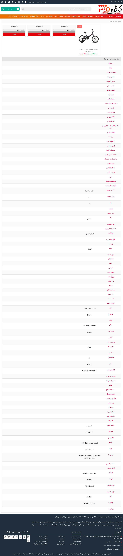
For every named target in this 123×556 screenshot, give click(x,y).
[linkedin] (8, 1)
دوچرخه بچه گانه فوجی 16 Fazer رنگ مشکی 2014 (89, 50)
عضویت (113, 2)
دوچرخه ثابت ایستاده (43, 525)
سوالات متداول (77, 541)
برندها (42, 16)
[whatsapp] (15, 1)
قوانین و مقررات (43, 537)
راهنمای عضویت (76, 539)
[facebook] (25, 1)
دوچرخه (111, 16)
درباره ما (62, 539)
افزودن (64, 34)
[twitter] (22, 1)
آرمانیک (31, 554)
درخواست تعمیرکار (23, 16)
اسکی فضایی (58, 525)
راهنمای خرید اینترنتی (75, 544)
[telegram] (12, 1)
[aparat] (2, 1)
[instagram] (19, 1)
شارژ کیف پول (60, 544)
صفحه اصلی (118, 16)
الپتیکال (65, 525)
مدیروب (14, 554)
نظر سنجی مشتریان (76, 537)
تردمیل (70, 525)
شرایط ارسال (43, 539)
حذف (79, 26)
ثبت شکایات (61, 537)
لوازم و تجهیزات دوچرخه (101, 16)
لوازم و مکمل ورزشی (51, 16)
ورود (119, 2)
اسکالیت (52, 525)
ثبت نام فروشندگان (34, 16)
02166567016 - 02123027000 (36, 2)
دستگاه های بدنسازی (87, 16)
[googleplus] (5, 1)
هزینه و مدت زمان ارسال (40, 541)
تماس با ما (61, 541)
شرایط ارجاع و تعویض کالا (40, 544)
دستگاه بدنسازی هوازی (85, 525)
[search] (23, 9)
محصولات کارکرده (12, 16)
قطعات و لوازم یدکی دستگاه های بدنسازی (69, 16)
